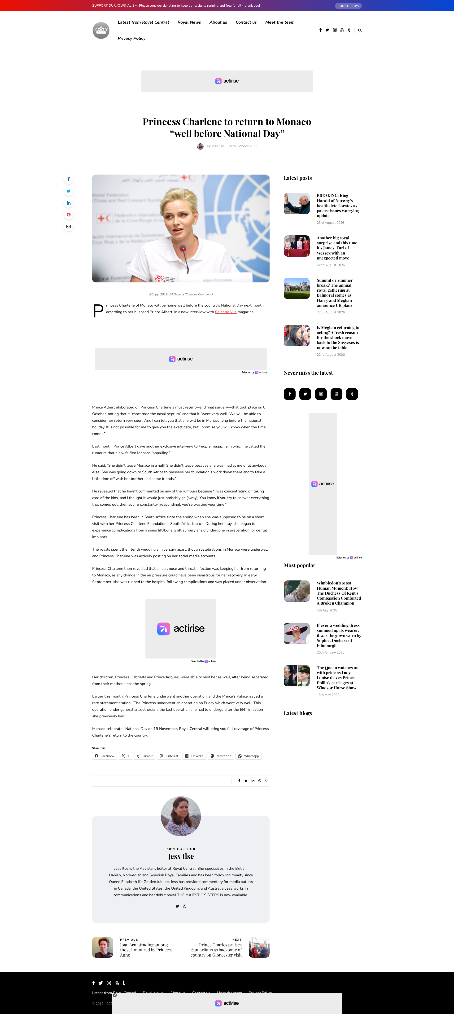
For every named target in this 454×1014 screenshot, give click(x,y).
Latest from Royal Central (143, 22)
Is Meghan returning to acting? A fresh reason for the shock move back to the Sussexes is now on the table (338, 337)
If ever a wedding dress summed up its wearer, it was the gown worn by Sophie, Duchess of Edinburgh (339, 635)
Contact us (246, 22)
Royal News (189, 22)
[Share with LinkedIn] (68, 203)
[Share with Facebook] (68, 179)
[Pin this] (68, 214)
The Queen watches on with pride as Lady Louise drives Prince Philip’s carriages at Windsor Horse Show (337, 677)
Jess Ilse (218, 146)
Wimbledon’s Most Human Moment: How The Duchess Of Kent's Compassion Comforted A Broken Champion (339, 593)
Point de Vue (226, 312)
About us (218, 22)
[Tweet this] (68, 191)
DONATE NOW (348, 6)
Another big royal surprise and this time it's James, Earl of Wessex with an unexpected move (337, 247)
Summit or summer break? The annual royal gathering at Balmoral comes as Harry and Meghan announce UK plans (335, 292)
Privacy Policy (131, 38)
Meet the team (280, 22)
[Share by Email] (68, 226)
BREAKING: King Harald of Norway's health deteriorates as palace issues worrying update (338, 205)
